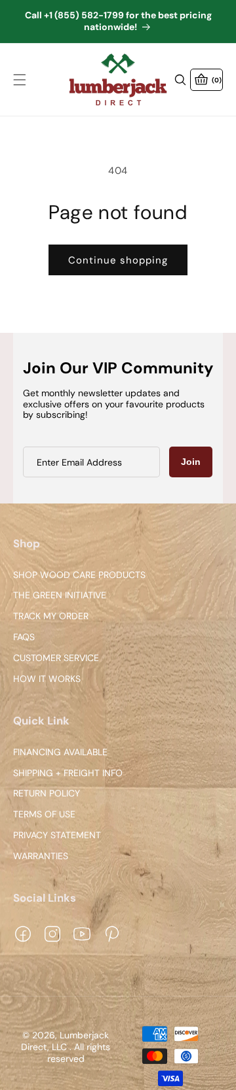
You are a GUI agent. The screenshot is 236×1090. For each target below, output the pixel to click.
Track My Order (50, 616)
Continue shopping (118, 260)
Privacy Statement (57, 835)
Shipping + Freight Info (68, 773)
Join (191, 461)
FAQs (24, 637)
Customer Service (56, 658)
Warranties (40, 856)
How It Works (47, 679)
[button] (19, 79)
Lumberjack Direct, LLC (65, 1041)
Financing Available (60, 752)
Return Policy (46, 794)
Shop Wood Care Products (79, 575)
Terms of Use (44, 814)
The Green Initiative (59, 596)
